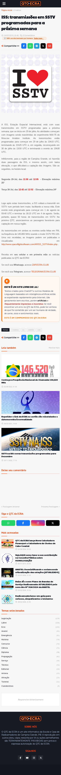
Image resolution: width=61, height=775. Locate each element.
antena (30, 673)
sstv (39, 330)
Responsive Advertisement (30, 699)
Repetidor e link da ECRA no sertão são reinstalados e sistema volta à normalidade (29, 418)
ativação (30, 677)
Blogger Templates (25, 768)
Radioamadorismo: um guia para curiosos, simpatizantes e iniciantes (34, 597)
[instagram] (38, 523)
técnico (30, 665)
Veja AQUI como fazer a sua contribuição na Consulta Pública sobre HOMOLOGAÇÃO (36, 558)
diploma (30, 652)
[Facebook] (23, 46)
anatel (30, 631)
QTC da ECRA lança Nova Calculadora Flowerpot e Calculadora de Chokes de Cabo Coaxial (35, 543)
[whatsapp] (8, 523)
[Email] (49, 46)
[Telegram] (36, 46)
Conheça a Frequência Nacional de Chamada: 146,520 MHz (29, 381)
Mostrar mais (54, 348)
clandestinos (30, 686)
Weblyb (53, 768)
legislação (30, 618)
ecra (30, 627)
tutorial (30, 681)
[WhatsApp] (30, 46)
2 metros (17, 10)
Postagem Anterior (11, 506)
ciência (30, 648)
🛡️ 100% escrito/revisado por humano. (24, 38)
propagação (30, 656)
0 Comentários (29, 35)
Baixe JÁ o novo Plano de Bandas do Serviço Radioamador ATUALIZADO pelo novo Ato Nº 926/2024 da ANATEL (36, 584)
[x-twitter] (53, 523)
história (30, 639)
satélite (31, 330)
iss (23, 330)
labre (30, 622)
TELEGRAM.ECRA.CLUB (43, 271)
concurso (30, 644)
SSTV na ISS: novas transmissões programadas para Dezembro (28, 455)
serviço (30, 660)
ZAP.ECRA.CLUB (40, 265)
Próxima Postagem (49, 506)
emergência (30, 635)
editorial (30, 669)
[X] (43, 46)
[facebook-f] (23, 523)
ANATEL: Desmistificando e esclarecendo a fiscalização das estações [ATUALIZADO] (37, 571)
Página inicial (6, 10)
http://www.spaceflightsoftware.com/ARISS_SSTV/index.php (29, 244)
